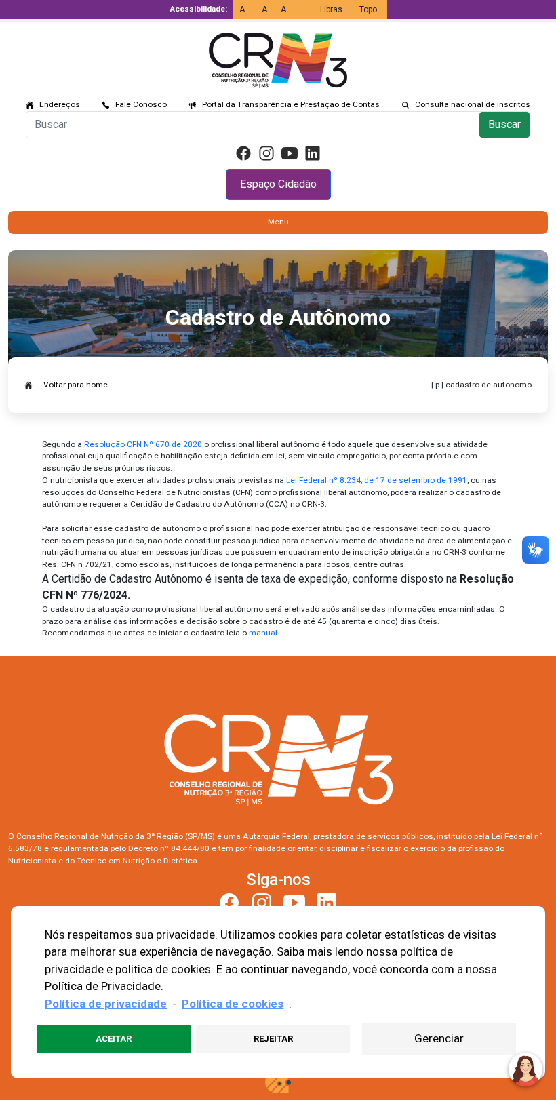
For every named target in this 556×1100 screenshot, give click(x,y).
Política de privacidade (106, 1003)
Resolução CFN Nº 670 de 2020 (143, 444)
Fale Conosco (141, 104)
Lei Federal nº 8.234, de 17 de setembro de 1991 (376, 480)
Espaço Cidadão (278, 184)
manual (263, 632)
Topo (368, 9)
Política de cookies (232, 1003)
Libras (331, 9)
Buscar (504, 124)
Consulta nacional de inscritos (472, 104)
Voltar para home (75, 384)
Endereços (59, 104)
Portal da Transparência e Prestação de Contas (291, 104)
